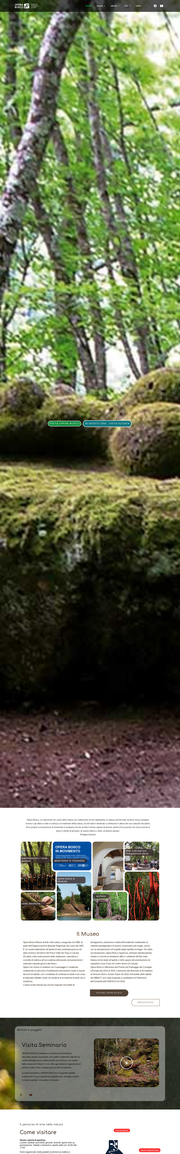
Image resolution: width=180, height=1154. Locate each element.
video (138, 6)
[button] (64, 423)
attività (114, 6)
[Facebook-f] (21, 1095)
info (126, 6)
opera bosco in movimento (69, 860)
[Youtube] (162, 6)
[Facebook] (155, 6)
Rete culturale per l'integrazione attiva (137, 852)
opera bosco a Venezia (66, 880)
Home (88, 6)
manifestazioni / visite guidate (34, 859)
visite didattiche (31, 903)
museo (100, 6)
